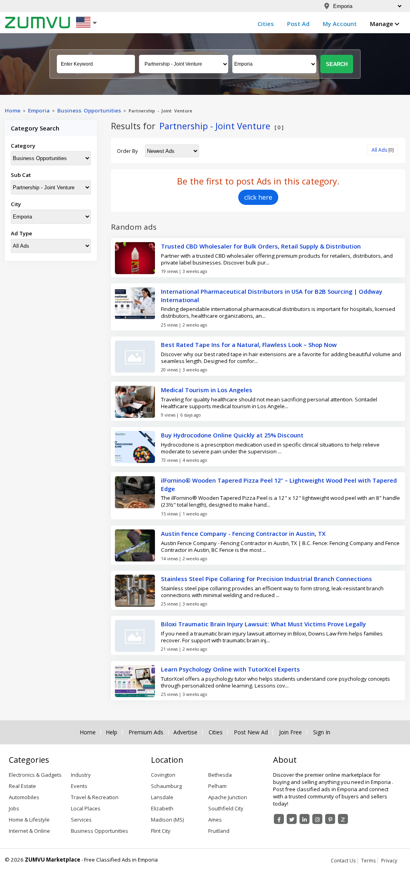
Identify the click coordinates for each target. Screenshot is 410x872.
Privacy (389, 860)
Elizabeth (162, 808)
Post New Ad (251, 732)
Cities (265, 24)
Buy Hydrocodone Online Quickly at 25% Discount (232, 435)
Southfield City (225, 808)
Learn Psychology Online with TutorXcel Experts (230, 669)
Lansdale (162, 797)
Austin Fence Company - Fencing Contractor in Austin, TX (243, 533)
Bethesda (220, 774)
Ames (215, 819)
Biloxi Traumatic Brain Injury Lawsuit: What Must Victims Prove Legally (263, 624)
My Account (340, 24)
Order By (127, 151)
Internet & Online (29, 830)
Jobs (14, 808)
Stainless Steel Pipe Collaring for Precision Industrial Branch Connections (266, 579)
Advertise (185, 732)
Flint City (161, 830)
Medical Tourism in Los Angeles (206, 390)
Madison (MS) (167, 819)
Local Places (85, 808)
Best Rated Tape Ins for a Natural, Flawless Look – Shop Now (249, 345)
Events (79, 786)
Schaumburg (166, 786)
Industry (81, 774)
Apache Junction (227, 797)
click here (258, 197)
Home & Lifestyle (29, 819)
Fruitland (218, 830)
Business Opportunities (89, 110)
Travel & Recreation (95, 797)
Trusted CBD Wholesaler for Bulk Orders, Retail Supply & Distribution (261, 246)
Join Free (290, 732)
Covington (163, 774)
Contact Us (343, 860)
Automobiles (24, 797)
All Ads (379, 149)
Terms (368, 860)
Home (12, 110)
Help (111, 732)
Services (81, 819)
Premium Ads (146, 732)
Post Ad (298, 24)
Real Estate (22, 786)
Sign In (321, 732)
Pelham (217, 786)
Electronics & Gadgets (35, 774)
